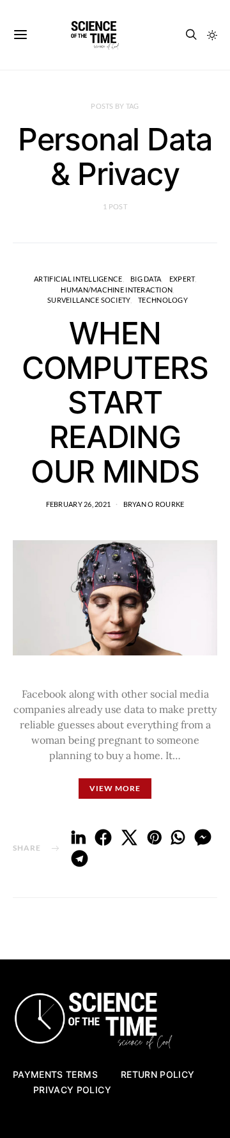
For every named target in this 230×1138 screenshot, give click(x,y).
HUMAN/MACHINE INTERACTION (116, 289)
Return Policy (158, 1074)
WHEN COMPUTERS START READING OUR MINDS (115, 402)
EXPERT (182, 279)
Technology (163, 300)
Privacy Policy (72, 1089)
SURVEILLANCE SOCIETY (88, 300)
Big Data (145, 279)
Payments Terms (55, 1074)
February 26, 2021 (78, 504)
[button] (212, 35)
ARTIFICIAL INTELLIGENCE (78, 279)
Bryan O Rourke (154, 504)
